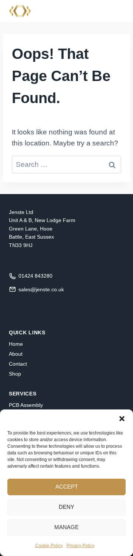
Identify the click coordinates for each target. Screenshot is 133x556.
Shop (15, 374)
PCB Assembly (26, 405)
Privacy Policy (80, 545)
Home (16, 344)
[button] (122, 418)
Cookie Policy (49, 545)
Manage (66, 527)
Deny (66, 507)
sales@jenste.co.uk (41, 289)
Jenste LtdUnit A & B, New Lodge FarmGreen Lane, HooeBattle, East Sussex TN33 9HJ (42, 228)
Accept (66, 486)
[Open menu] (115, 10)
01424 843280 (35, 276)
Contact (18, 364)
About (16, 354)
